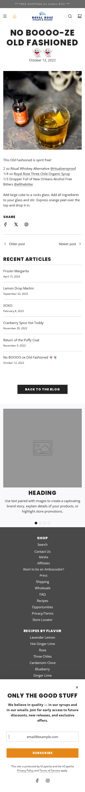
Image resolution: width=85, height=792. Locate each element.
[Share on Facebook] (5, 225)
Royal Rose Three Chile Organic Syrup (42, 174)
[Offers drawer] (14, 16)
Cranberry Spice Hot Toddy (23, 323)
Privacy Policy (25, 770)
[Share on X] (16, 225)
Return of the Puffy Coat (21, 340)
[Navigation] (5, 16)
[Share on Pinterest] (26, 225)
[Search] (70, 16)
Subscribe (42, 753)
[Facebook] (37, 780)
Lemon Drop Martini (18, 288)
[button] (36, 523)
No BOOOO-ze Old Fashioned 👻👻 (30, 357)
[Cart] (79, 16)
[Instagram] (48, 780)
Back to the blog (42, 389)
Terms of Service (49, 770)
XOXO (7, 305)
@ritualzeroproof (63, 168)
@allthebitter (23, 184)
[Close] (77, 687)
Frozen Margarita (16, 271)
